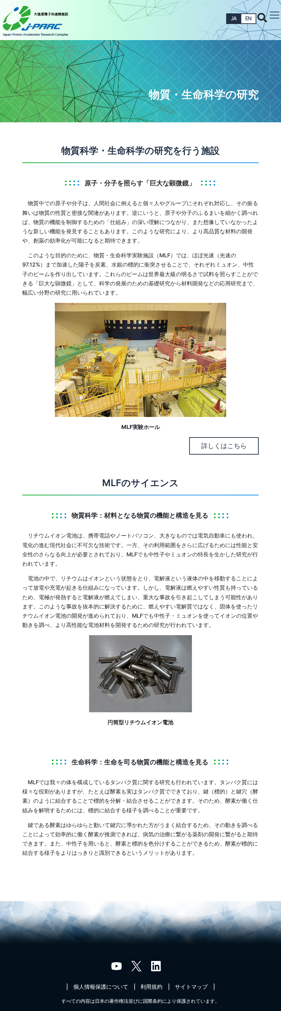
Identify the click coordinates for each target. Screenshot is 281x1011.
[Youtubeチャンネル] (116, 965)
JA (233, 18)
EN (248, 18)
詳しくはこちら (224, 446)
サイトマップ (191, 986)
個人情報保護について (100, 986)
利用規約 (151, 986)
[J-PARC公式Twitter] (136, 965)
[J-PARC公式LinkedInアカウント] (156, 965)
